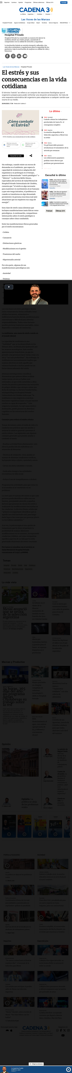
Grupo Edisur (31, 23)
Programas (28, 2)
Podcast (49, 211)
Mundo (49, 168)
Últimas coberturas (38, 2)
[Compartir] (31, 155)
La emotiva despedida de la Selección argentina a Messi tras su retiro (56, 135)
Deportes (6, 2)
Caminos (13, 2)
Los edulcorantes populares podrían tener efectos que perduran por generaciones (54, 160)
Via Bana (44, 23)
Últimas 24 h (49, 2)
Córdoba (39, 14)
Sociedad (50, 117)
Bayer (38, 23)
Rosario (48, 14)
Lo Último (23, 14)
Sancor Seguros (53, 23)
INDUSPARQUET (64, 23)
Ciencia (49, 143)
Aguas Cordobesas (19, 23)
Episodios (52, 188)
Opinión (20, 2)
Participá (63, 2)
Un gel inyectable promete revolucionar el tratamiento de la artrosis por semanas (56, 147)
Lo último (55, 111)
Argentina (30, 14)
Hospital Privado (7, 23)
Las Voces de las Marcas (36, 19)
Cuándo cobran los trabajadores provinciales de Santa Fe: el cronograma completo (55, 122)
